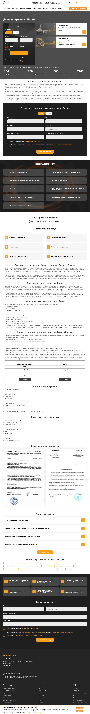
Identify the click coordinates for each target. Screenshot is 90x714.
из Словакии (53, 569)
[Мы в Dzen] (10, 669)
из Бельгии (31, 562)
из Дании (53, 562)
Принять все (79, 711)
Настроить (79, 708)
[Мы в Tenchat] (16, 669)
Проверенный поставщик (17, 238)
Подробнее (25, 379)
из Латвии (51, 566)
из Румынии (22, 569)
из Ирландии (29, 566)
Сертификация (13, 247)
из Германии (7, 566)
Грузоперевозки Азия (8, 695)
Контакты (41, 700)
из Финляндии (68, 562)
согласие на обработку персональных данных (62, 144)
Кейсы (74, 695)
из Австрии (24, 562)
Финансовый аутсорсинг (9, 698)
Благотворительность (44, 698)
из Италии (44, 566)
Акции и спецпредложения (80, 702)
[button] (3, 477)
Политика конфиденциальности (11, 673)
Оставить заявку (19, 53)
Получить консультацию (78, 8)
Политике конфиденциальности (34, 712)
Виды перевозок (77, 698)
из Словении (61, 569)
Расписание (76, 688)
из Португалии (14, 569)
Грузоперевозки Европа (9, 693)
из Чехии (46, 562)
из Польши (6, 569)
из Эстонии (59, 562)
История (41, 688)
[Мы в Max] (7, 669)
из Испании (37, 566)
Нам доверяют (42, 693)
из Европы (6, 562)
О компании (42, 685)
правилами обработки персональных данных (35, 144)
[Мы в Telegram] (4, 669)
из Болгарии (39, 562)
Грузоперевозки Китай (9, 690)
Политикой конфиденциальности (32, 141)
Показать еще (45, 552)
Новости (41, 702)
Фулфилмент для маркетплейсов (62, 256)
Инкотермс (76, 690)
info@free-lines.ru (68, 3)
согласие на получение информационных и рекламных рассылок (30, 146)
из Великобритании (15, 562)
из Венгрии (68, 569)
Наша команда (42, 690)
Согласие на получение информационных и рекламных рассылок (20, 676)
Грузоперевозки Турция (9, 688)
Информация (77, 685)
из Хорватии (21, 566)
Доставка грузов (8, 685)
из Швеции (37, 569)
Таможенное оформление (59, 247)
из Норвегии (77, 566)
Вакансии (41, 695)
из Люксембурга (59, 566)
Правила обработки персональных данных (14, 675)
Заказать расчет (45, 152)
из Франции (76, 562)
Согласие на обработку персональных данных (15, 677)
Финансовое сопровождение (18, 256)
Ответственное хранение (59, 238)
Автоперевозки (63, 39)
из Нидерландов (69, 566)
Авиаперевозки (63, 25)
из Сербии (30, 569)
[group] (23, 478)
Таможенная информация (80, 693)
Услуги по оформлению (79, 700)
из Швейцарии (45, 569)
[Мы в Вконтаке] (13, 669)
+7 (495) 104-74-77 (8, 663)
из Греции (14, 566)
